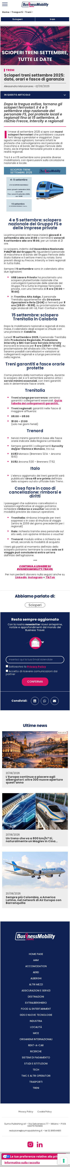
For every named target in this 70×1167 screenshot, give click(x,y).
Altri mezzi (36, 984)
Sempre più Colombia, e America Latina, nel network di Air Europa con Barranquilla (33, 900)
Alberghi (36, 978)
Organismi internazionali (36, 1039)
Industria (36, 1021)
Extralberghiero (36, 1003)
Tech (36, 1069)
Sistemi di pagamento (36, 1057)
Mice (36, 1033)
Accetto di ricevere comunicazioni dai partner (31, 672)
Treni (28, 12)
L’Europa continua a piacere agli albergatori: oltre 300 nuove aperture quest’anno (34, 780)
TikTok (50, 577)
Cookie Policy (44, 1111)
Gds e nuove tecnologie (36, 1015)
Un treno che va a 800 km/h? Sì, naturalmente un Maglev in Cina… (32, 839)
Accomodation (36, 966)
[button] (65, 95)
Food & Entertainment (36, 1009)
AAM (36, 960)
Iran (52, 19)
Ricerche (36, 1051)
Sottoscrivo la (27, 666)
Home (5, 12)
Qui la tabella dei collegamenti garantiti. (36, 402)
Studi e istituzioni (36, 1063)
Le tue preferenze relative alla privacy (36, 1156)
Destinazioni (36, 996)
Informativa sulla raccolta (22, 1162)
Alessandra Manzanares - (20, 86)
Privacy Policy (36, 666)
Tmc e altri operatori (35, 1076)
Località (36, 1027)
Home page (36, 954)
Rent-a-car (36, 1045)
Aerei (36, 972)
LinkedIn (21, 577)
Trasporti (17, 12)
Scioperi (17, 19)
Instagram (35, 577)
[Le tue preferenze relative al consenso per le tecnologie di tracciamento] (63, 1160)
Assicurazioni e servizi (36, 990)
